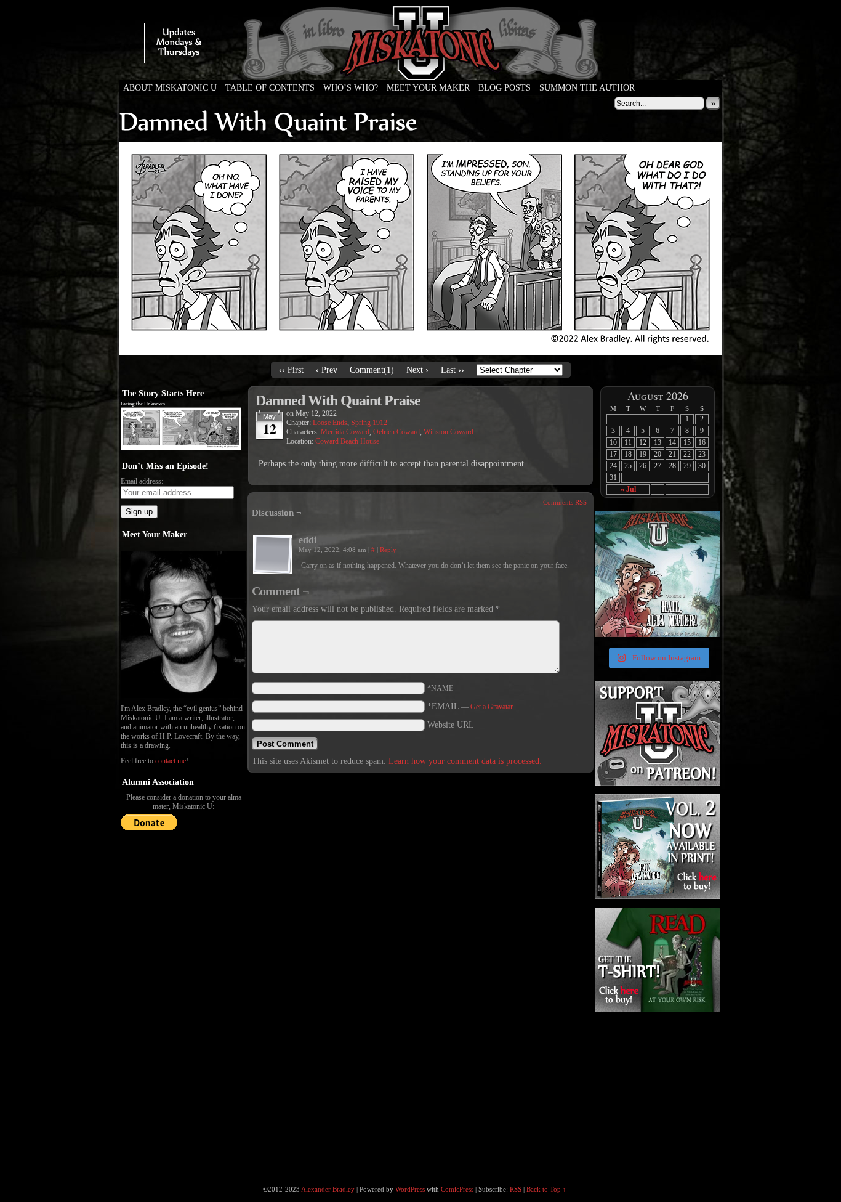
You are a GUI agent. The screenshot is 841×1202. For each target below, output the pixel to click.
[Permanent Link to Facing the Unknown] (181, 448)
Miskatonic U (420, 68)
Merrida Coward (345, 432)
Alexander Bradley (328, 1189)
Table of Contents (270, 87)
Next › (417, 370)
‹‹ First (291, 370)
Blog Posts (504, 87)
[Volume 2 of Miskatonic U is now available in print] (657, 574)
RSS (515, 1189)
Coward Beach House (347, 441)
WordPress (410, 1189)
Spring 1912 (369, 422)
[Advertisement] (656, 1091)
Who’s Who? (350, 87)
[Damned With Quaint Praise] (420, 352)
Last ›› (452, 370)
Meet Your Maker (428, 87)
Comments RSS (565, 502)
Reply (388, 549)
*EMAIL (470, 706)
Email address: (142, 481)
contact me (170, 761)
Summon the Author (587, 87)
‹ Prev (326, 370)
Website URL (450, 724)
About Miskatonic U (170, 87)
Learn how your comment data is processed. (465, 761)
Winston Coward (448, 432)
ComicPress (457, 1189)
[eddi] (272, 554)
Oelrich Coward (396, 432)
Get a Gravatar (491, 706)
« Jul (628, 489)
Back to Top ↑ (546, 1189)
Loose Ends (330, 422)
